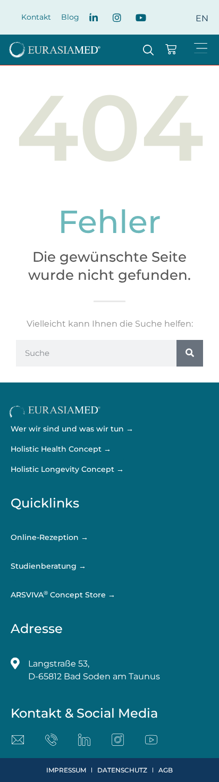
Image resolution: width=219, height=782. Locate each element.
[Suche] (189, 353)
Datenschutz (122, 770)
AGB (165, 770)
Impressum (66, 770)
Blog (70, 17)
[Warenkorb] (170, 49)
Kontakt (36, 17)
